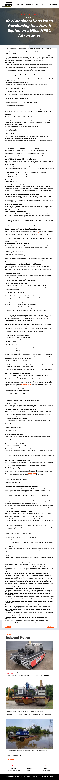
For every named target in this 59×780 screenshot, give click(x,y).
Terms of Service (45, 776)
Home (18, 4)
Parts (43, 4)
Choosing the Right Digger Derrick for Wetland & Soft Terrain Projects (25, 711)
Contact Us (54, 4)
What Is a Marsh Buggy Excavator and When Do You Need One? (23, 672)
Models (37, 4)
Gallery (49, 4)
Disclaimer (51, 776)
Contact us (40, 347)
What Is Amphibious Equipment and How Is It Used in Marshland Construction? (27, 750)
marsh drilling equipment (39, 232)
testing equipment (32, 473)
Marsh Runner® (29, 4)
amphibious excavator (26, 384)
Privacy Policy (38, 776)
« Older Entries (10, 759)
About (22, 4)
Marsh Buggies (10, 673)
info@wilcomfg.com (46, 770)
